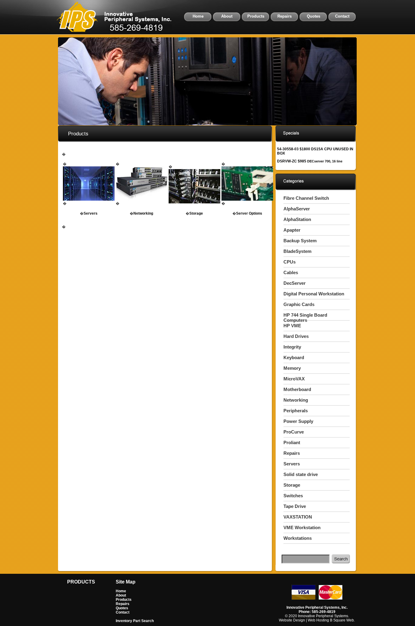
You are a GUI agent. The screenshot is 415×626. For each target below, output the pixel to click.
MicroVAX (294, 378)
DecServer (294, 283)
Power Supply (298, 421)
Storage (196, 213)
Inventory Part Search (135, 621)
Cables (290, 272)
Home (198, 16)
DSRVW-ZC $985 (309, 161)
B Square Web (342, 620)
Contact (342, 16)
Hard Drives (296, 336)
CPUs (289, 261)
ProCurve (293, 431)
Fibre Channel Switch (306, 198)
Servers (91, 213)
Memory (292, 368)
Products (255, 16)
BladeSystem (297, 251)
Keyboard (293, 357)
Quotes (313, 16)
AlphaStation (297, 219)
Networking (143, 213)
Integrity (292, 346)
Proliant (291, 442)
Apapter (291, 230)
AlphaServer (296, 208)
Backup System (300, 240)
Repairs (284, 16)
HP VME (292, 325)
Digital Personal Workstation (313, 293)
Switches (293, 495)
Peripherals (295, 410)
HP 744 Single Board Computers (305, 317)
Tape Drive (294, 506)
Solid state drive (300, 474)
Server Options (249, 213)
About (226, 16)
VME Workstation (302, 527)
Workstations (297, 538)
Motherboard (297, 389)
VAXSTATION (297, 516)
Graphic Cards (298, 304)
